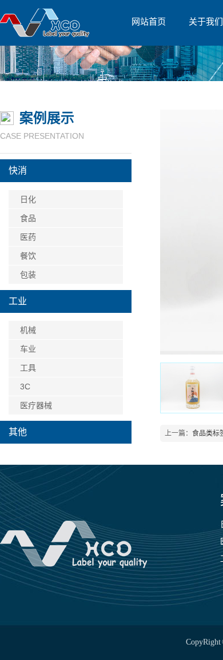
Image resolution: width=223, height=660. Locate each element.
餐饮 (28, 255)
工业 (18, 301)
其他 (18, 432)
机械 (28, 330)
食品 (28, 218)
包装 (28, 274)
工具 (28, 367)
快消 (18, 170)
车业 (28, 348)
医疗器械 (36, 405)
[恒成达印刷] (73, 544)
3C (25, 386)
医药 (28, 237)
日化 (28, 199)
